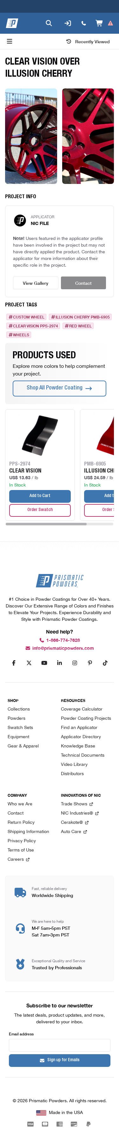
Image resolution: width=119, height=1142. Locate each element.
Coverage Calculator (81, 709)
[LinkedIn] (59, 663)
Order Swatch (40, 510)
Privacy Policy (22, 841)
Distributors (72, 774)
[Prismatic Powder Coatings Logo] (12, 23)
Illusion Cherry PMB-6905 (83, 316)
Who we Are (20, 804)
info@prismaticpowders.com (63, 648)
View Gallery (35, 283)
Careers (16, 859)
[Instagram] (75, 663)
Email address (21, 1033)
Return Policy (21, 822)
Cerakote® (72, 822)
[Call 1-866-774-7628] (84, 23)
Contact (83, 283)
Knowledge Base (78, 746)
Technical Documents (82, 755)
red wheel (80, 325)
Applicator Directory (81, 737)
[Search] (49, 23)
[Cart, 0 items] (104, 23)
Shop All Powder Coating (55, 388)
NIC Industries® (77, 813)
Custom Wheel (28, 316)
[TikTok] (105, 663)
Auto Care (71, 832)
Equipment (18, 737)
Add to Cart (40, 496)
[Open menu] (10, 41)
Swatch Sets (20, 728)
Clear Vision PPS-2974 (35, 325)
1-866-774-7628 (63, 640)
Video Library (74, 764)
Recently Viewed (92, 41)
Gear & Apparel (23, 746)
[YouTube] (44, 663)
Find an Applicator (79, 728)
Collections (19, 709)
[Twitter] (29, 663)
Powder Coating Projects (86, 718)
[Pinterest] (90, 663)
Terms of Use (21, 850)
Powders (16, 718)
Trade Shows (74, 804)
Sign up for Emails (63, 1060)
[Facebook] (14, 663)
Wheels (21, 334)
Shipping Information (28, 832)
